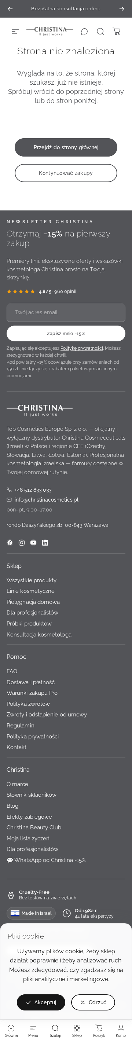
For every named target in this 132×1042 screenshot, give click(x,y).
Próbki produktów (29, 623)
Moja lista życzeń (28, 838)
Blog (12, 806)
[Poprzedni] (10, 9)
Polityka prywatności (33, 736)
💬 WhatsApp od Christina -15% (46, 860)
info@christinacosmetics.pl (42, 500)
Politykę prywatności (81, 348)
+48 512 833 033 (29, 490)
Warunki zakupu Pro (32, 693)
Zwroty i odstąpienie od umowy (47, 715)
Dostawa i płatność (31, 682)
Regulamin (20, 726)
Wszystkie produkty (31, 580)
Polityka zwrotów (28, 704)
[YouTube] (33, 542)
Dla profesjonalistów (32, 613)
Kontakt (17, 747)
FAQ (12, 671)
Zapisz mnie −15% (66, 334)
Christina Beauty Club (34, 828)
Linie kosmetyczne (31, 591)
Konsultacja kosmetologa (39, 634)
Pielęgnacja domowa (33, 602)
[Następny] (122, 9)
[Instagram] (21, 542)
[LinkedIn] (45, 542)
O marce (18, 784)
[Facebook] (10, 542)
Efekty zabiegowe (29, 817)
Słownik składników (31, 795)
